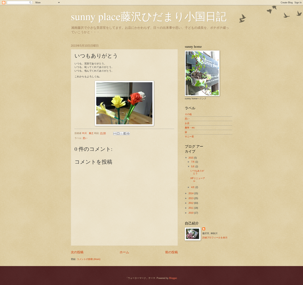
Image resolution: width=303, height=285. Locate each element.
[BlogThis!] (118, 133)
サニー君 (189, 136)
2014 (191, 193)
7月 (193, 161)
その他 (188, 114)
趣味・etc (190, 127)
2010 (191, 213)
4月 (193, 187)
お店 (187, 123)
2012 (191, 203)
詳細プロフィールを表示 (214, 237)
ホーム (124, 252)
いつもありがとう (197, 172)
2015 (191, 157)
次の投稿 (77, 252)
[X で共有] (121, 133)
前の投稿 (171, 252)
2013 (191, 198)
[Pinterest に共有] (128, 133)
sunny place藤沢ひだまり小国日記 (149, 16)
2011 (191, 208)
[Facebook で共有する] (125, 133)
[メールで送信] (115, 133)
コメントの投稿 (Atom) (88, 259)
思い (85, 138)
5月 (193, 166)
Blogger (173, 278)
